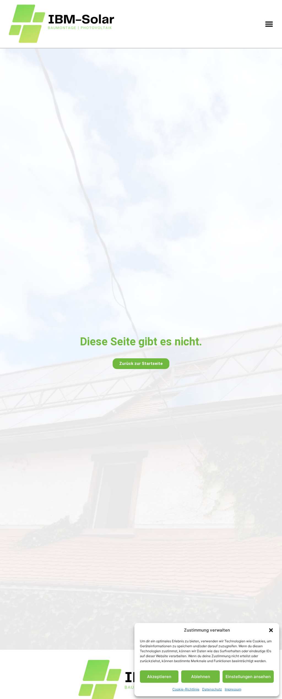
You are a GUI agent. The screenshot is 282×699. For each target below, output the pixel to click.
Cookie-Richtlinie (185, 689)
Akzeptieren (159, 676)
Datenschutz (212, 689)
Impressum (233, 689)
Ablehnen (200, 676)
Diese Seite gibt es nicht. (141, 341)
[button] (271, 630)
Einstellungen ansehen (248, 676)
